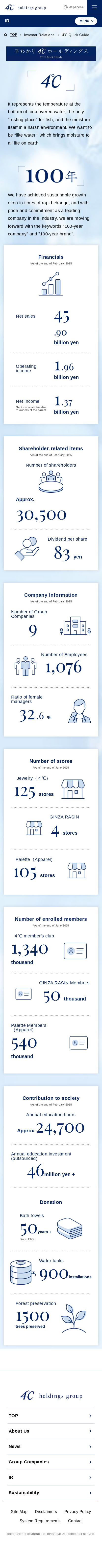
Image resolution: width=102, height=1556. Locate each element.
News (15, 1446)
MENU (84, 21)
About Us (19, 1431)
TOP (13, 35)
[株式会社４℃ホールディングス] (25, 7)
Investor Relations (39, 35)
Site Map (19, 1512)
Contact (75, 1521)
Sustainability (24, 1492)
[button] (94, 7)
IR (11, 1477)
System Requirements (40, 1521)
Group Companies (29, 1461)
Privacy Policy (77, 1512)
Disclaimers (46, 1512)
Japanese (76, 7)
